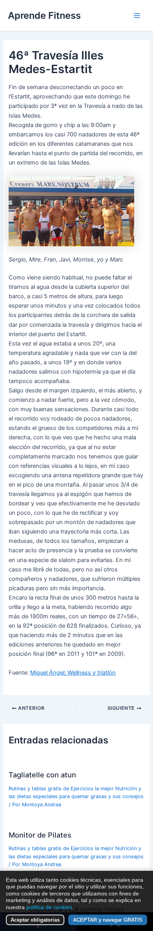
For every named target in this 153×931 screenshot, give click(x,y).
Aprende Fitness (44, 15)
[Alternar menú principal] (137, 15)
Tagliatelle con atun (42, 774)
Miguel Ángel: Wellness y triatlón (73, 672)
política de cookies (49, 907)
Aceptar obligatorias (35, 920)
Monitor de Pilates (40, 835)
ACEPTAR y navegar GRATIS (107, 920)
